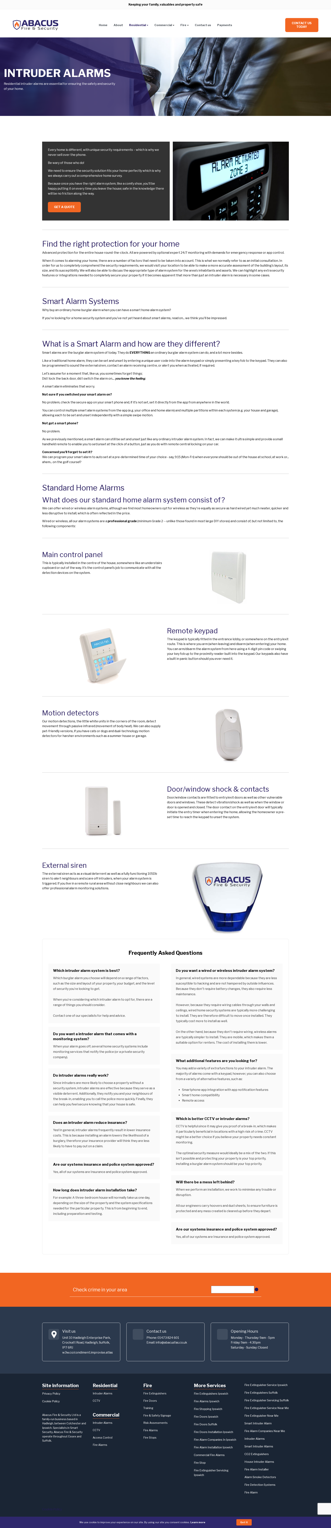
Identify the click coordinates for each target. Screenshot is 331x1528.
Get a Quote (64, 207)
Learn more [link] (197, 1522)
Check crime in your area (100, 1290)
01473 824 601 (168, 1338)
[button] (138, 25)
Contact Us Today (302, 24)
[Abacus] (35, 25)
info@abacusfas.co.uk (171, 1342)
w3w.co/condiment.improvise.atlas (87, 1352)
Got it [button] (244, 1522)
